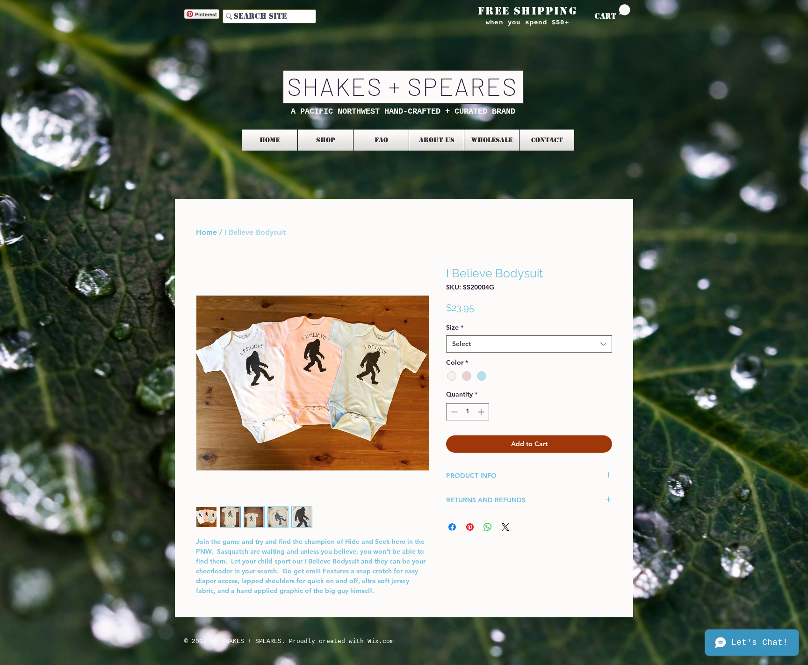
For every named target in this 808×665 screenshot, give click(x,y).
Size (454, 327)
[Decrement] (453, 412)
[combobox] (529, 343)
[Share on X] (505, 527)
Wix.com (381, 641)
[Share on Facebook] (452, 527)
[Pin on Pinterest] (470, 527)
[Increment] (482, 412)
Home (206, 232)
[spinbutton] (467, 412)
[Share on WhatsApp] (487, 527)
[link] (612, 12)
